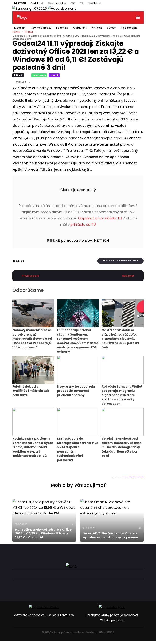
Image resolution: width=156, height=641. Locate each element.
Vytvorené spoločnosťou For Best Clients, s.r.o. (44, 615)
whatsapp (39, 75)
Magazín (19, 28)
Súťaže (111, 28)
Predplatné (37, 3)
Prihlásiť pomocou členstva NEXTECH (78, 240)
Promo (29, 32)
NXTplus (97, 28)
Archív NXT (80, 28)
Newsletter (94, 3)
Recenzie (62, 28)
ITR (81, 3)
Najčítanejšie (129, 28)
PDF (73, 3)
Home (16, 32)
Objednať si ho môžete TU (100, 218)
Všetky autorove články (120, 260)
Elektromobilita (57, 3)
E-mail (55, 75)
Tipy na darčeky (40, 28)
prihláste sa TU (83, 224)
